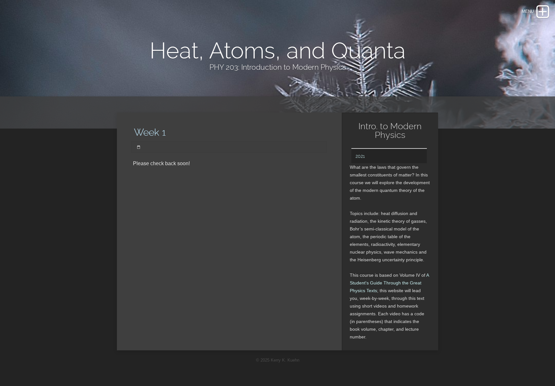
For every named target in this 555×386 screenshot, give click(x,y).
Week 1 (150, 132)
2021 (360, 156)
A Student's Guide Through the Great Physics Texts (389, 283)
